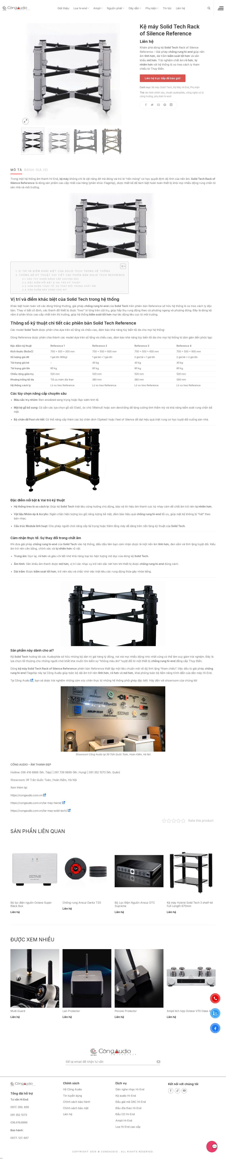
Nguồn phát (114, 8)
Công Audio (22, 680)
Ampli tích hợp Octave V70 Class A (189, 1011)
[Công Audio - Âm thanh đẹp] (16, 8)
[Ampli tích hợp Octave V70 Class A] (191, 978)
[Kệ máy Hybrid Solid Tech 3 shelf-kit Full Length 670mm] (191, 870)
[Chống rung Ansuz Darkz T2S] (87, 870)
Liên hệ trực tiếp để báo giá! (163, 78)
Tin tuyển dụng (72, 1095)
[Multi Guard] (34, 978)
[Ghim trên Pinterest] (165, 105)
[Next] (117, 74)
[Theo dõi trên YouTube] (184, 1091)
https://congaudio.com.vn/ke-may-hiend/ (36, 803)
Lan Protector (71, 1011)
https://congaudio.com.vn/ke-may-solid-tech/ (38, 810)
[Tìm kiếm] (209, 8)
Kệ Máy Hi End (181, 87)
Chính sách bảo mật (75, 1108)
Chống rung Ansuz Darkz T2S (82, 902)
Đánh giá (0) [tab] (36, 170)
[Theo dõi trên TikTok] (177, 1091)
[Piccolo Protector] (139, 978)
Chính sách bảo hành (76, 1101)
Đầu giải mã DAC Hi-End (130, 1101)
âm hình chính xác (155, 92)
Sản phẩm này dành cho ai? (47, 289)
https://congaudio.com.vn (26, 795)
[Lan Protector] (87, 978)
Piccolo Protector (126, 1011)
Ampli (96, 8)
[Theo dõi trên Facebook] (171, 1091)
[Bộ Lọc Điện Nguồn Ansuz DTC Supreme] (139, 870)
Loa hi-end (80, 8)
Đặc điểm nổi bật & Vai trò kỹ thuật (54, 282)
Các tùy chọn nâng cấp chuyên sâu (53, 279)
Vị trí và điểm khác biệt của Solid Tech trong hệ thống (64, 271)
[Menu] (220, 8)
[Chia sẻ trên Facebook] (146, 105)
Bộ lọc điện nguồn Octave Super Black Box (31, 904)
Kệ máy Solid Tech (162, 87)
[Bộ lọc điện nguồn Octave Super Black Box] (34, 870)
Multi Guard (17, 1011)
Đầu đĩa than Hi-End (128, 1108)
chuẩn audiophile (175, 92)
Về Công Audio (72, 1089)
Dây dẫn (134, 8)
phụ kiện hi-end (162, 96)
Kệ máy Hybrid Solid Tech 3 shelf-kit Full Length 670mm (190, 904)
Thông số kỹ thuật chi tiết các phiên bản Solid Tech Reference (72, 275)
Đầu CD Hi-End (125, 1114)
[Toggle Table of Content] (121, 266)
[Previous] (27, 74)
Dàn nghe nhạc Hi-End (129, 1089)
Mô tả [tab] (16, 170)
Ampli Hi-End (123, 1120)
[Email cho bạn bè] (158, 105)
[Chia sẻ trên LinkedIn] (171, 105)
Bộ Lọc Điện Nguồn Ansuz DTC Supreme (135, 904)
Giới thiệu (63, 8)
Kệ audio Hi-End (125, 1095)
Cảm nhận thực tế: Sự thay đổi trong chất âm (62, 286)
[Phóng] (25, 121)
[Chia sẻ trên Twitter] (152, 105)
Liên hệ (180, 8)
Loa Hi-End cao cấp (127, 1126)
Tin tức (167, 8)
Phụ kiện (150, 8)
